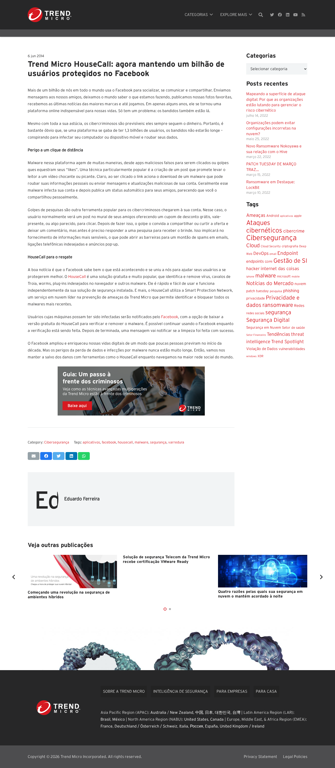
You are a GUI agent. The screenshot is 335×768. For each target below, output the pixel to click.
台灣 (236, 713)
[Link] (49, 14)
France (107, 726)
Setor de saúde (293, 327)
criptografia (290, 246)
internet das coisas (280, 268)
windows (251, 356)
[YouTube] (295, 15)
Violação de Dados (262, 349)
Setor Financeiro (256, 335)
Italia (183, 726)
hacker (253, 269)
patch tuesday (257, 291)
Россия (196, 726)
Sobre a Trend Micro (124, 691)
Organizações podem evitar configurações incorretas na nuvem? (271, 128)
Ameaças (255, 215)
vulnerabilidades (292, 349)
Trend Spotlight (287, 341)
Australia (158, 713)
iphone (250, 276)
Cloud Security (271, 246)
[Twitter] (272, 15)
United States (196, 719)
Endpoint (287, 253)
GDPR (268, 261)
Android (272, 216)
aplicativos (91, 442)
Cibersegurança (56, 442)
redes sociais (255, 313)
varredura (176, 442)
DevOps (261, 253)
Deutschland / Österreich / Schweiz (146, 726)
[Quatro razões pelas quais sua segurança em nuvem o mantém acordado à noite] (262, 571)
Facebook (169, 317)
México (118, 719)
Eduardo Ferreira (82, 499)
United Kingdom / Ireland (242, 726)
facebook (109, 442)
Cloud (253, 245)
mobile (296, 276)
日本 (209, 713)
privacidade (255, 298)
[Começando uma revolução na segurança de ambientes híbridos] (72, 571)
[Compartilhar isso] (46, 456)
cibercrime (294, 231)
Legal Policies (295, 757)
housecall (125, 442)
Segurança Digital (268, 320)
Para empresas (232, 691)
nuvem (300, 284)
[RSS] (303, 15)
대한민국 (223, 713)
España (211, 726)
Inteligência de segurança (180, 691)
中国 (199, 713)
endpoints (255, 261)
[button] (165, 609)
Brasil (105, 719)
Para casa (266, 691)
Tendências (278, 334)
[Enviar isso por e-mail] (33, 456)
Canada (217, 719)
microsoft (284, 276)
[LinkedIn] (288, 15)
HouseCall (77, 277)
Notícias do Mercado (270, 283)
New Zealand (181, 713)
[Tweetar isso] (58, 456)
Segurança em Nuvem (263, 327)
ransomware (277, 305)
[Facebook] (280, 15)
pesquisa (276, 291)
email (273, 254)
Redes (299, 306)
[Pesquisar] (261, 14)
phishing (291, 291)
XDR (260, 356)
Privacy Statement (260, 757)
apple (298, 216)
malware (141, 442)
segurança (158, 442)
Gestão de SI (290, 261)
